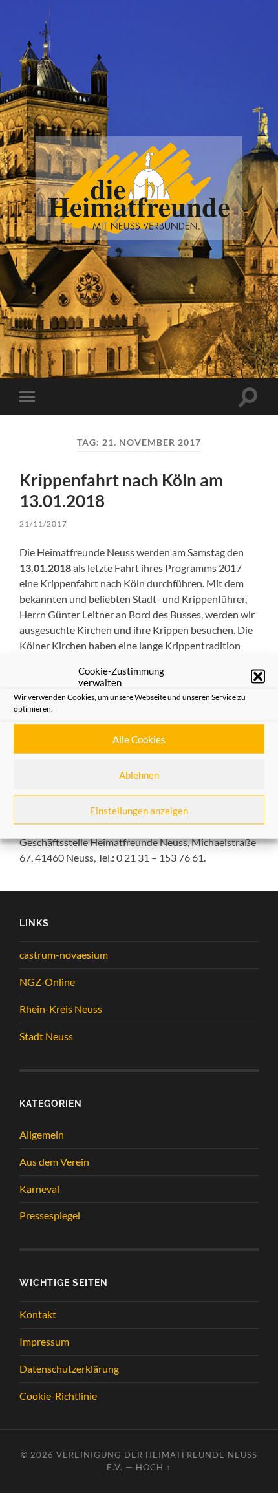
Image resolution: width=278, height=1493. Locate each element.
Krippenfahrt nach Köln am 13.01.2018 (121, 490)
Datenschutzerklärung (69, 1368)
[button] (257, 676)
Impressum (44, 1341)
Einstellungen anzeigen (139, 810)
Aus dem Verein (54, 1161)
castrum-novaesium (63, 954)
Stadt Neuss (46, 1036)
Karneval (39, 1188)
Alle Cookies (139, 739)
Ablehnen (139, 774)
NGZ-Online (47, 981)
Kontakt (37, 1314)
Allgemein (41, 1134)
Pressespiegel (49, 1215)
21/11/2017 (43, 524)
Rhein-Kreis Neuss (60, 1009)
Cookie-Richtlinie (58, 1395)
